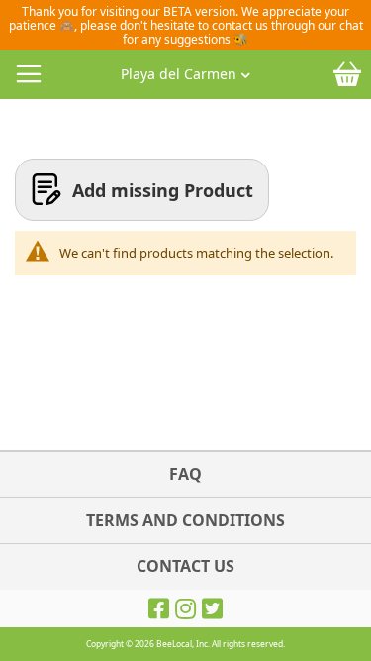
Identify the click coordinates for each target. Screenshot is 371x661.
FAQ (185, 474)
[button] (185, 69)
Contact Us (185, 566)
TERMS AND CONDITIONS (185, 520)
